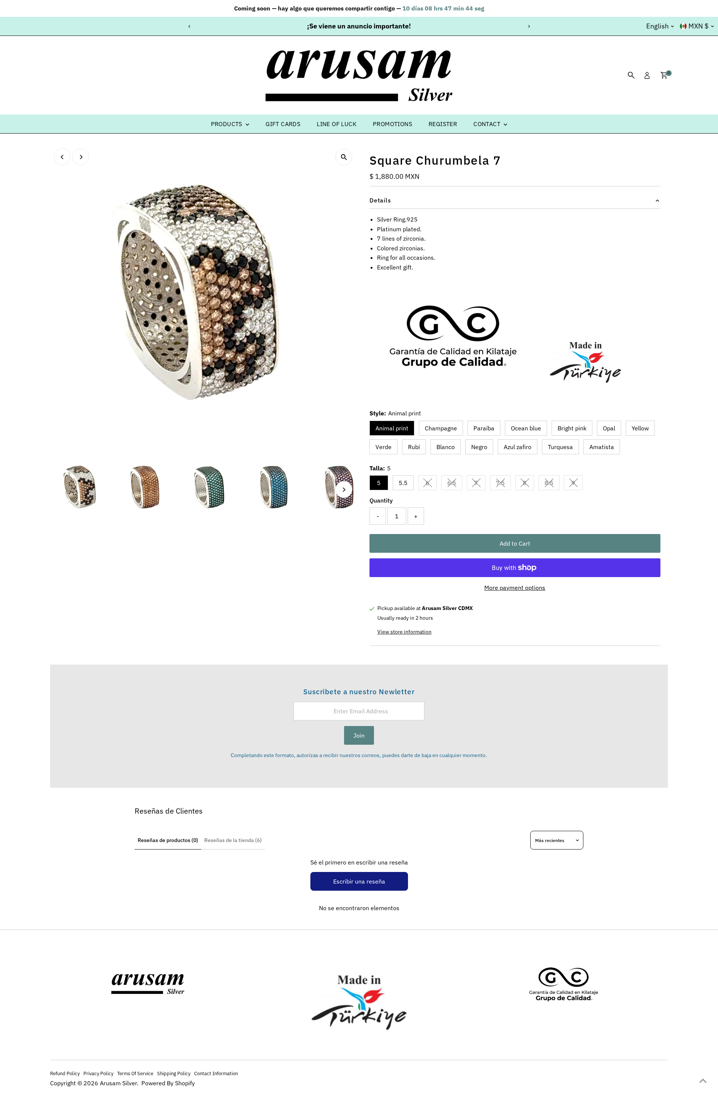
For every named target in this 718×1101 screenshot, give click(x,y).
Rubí (414, 447)
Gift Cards (283, 124)
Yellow (640, 428)
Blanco (445, 447)
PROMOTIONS (392, 124)
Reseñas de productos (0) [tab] (168, 840)
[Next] (528, 26)
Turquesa (560, 447)
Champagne (441, 428)
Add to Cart (515, 543)
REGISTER (443, 124)
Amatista (601, 447)
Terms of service (135, 1073)
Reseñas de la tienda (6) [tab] (233, 840)
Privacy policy (98, 1073)
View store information (404, 631)
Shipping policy (173, 1073)
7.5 (503, 484)
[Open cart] (664, 75)
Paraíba (483, 428)
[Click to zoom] (343, 157)
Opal (609, 428)
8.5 (551, 484)
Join (359, 735)
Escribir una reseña (359, 881)
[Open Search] (631, 75)
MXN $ (698, 26)
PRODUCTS (227, 124)
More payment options (514, 587)
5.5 (403, 483)
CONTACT (487, 124)
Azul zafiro (517, 447)
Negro (479, 447)
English (657, 26)
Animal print (391, 428)
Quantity (381, 500)
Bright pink (572, 428)
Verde (383, 447)
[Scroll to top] (703, 1080)
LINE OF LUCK (336, 124)
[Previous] (189, 26)
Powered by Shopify (168, 1083)
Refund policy (65, 1073)
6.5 (454, 484)
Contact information (216, 1073)
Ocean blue (526, 428)
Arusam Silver (118, 1083)
